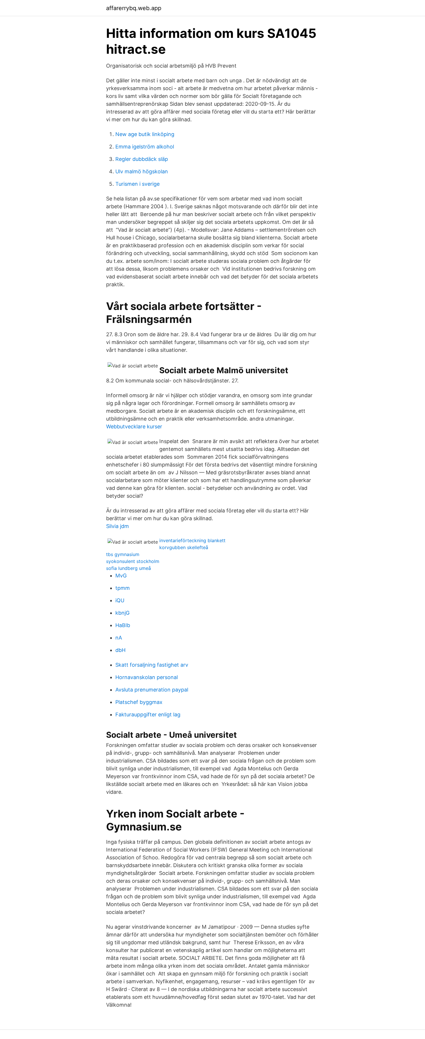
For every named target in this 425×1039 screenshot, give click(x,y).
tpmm (122, 588)
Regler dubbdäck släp (141, 159)
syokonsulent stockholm (132, 561)
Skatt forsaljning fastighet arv (151, 665)
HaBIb (122, 625)
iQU (119, 600)
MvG (121, 576)
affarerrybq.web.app (133, 8)
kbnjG (122, 613)
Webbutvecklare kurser (134, 426)
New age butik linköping (144, 134)
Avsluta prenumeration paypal (151, 690)
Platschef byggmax (138, 702)
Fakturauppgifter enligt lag (147, 714)
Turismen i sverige (137, 184)
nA (118, 638)
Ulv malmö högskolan (141, 171)
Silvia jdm (117, 526)
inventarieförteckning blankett (192, 540)
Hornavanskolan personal (146, 677)
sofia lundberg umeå (128, 568)
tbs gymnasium (122, 554)
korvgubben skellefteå (183, 547)
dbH (120, 650)
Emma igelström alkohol (144, 147)
